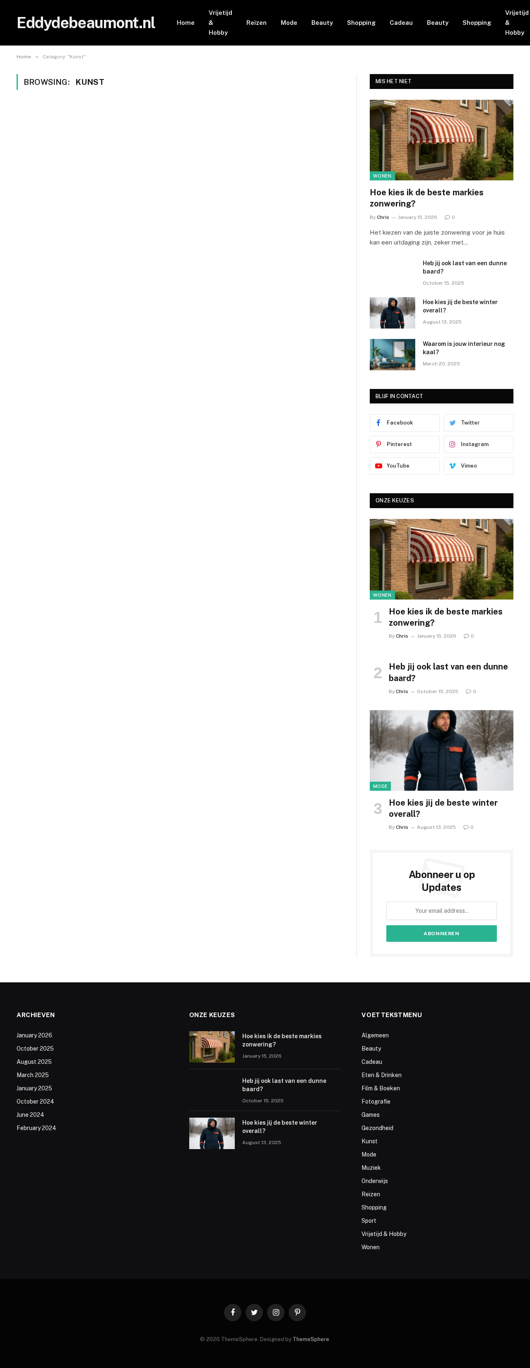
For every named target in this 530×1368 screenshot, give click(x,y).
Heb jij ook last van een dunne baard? (465, 267)
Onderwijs (374, 1181)
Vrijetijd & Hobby (220, 22)
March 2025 (33, 1075)
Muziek (371, 1167)
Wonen (382, 175)
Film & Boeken (380, 1088)
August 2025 (34, 1061)
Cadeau (401, 22)
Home (186, 22)
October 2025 (35, 1048)
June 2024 (30, 1114)
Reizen (256, 22)
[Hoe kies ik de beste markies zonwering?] (441, 140)
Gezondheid (377, 1128)
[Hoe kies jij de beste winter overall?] (392, 313)
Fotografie (375, 1101)
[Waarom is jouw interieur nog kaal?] (392, 354)
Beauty (322, 22)
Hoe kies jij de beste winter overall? (460, 306)
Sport (368, 1220)
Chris (383, 217)
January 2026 (34, 1035)
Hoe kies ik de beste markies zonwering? (427, 198)
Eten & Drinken (381, 1075)
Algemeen (375, 1035)
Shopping (361, 22)
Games (370, 1114)
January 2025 (34, 1088)
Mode (289, 22)
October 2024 (35, 1101)
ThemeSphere (311, 1339)
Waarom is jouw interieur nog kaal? (464, 348)
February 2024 (36, 1128)
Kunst (369, 1141)
